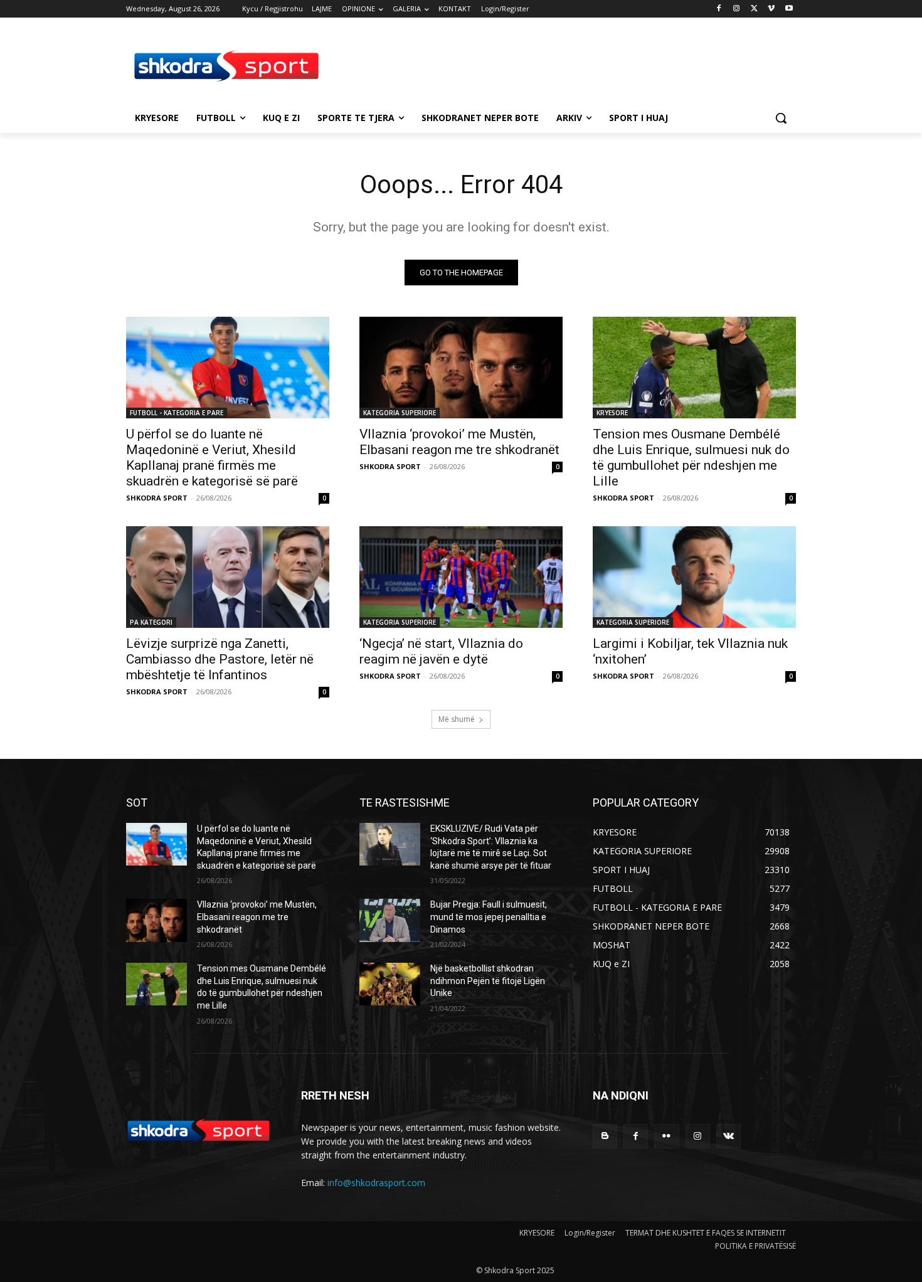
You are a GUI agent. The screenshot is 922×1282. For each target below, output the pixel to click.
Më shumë (456, 719)
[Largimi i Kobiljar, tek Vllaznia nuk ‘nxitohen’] (694, 577)
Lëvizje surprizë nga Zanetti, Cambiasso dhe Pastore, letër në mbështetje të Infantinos (220, 659)
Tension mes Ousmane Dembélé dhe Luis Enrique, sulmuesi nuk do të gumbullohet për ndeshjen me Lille (691, 457)
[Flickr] (666, 1136)
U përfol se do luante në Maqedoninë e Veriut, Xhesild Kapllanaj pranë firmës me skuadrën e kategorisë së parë (212, 457)
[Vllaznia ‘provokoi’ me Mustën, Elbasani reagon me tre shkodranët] (461, 367)
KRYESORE (612, 412)
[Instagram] (736, 9)
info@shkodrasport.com (376, 1183)
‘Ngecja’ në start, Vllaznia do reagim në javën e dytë (441, 651)
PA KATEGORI (151, 622)
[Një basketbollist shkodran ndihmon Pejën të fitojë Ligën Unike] (389, 984)
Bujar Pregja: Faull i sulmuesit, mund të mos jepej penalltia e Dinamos (488, 916)
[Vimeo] (771, 9)
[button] (781, 118)
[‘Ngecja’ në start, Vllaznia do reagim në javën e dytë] (461, 577)
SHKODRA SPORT (157, 497)
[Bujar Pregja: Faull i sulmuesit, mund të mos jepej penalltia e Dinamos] (389, 920)
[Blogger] (605, 1136)
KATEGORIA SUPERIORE (399, 412)
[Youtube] (789, 9)
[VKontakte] (728, 1136)
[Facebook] (719, 9)
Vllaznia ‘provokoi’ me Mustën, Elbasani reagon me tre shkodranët (459, 441)
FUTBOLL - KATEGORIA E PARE (176, 412)
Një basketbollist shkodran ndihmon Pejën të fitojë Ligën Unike (487, 980)
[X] (754, 9)
